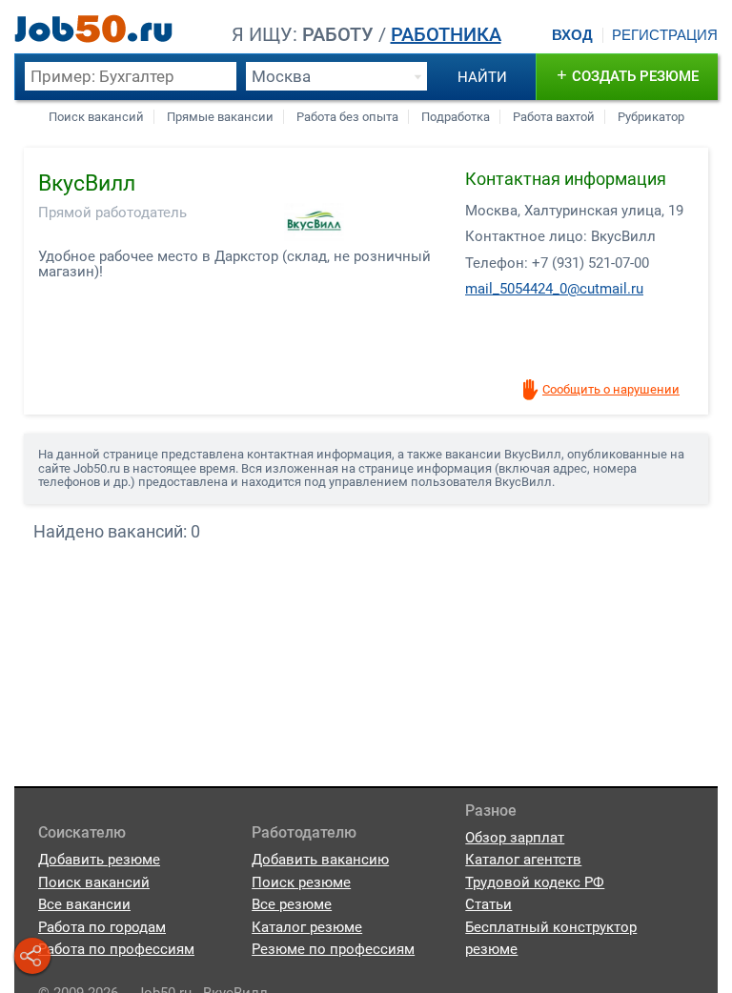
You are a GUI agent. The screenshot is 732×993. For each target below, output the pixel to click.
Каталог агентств (523, 859)
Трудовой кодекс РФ (534, 882)
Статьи (488, 904)
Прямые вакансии (220, 117)
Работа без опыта (347, 117)
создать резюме (628, 75)
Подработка (455, 117)
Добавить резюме (99, 859)
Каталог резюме (307, 927)
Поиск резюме (301, 882)
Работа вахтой (554, 117)
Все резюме (292, 904)
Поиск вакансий (96, 117)
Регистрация (665, 35)
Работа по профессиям (116, 949)
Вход (572, 35)
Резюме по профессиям (333, 949)
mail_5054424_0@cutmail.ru (554, 288)
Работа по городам (102, 927)
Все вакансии (84, 904)
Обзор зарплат (514, 837)
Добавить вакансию (320, 859)
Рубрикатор (651, 117)
